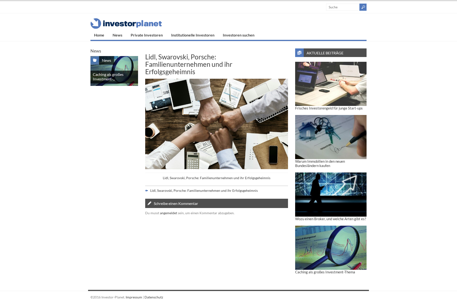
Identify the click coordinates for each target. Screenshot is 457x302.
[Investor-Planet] (126, 28)
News (117, 35)
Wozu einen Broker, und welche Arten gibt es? (330, 219)
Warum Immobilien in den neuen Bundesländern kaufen (320, 163)
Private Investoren (147, 35)
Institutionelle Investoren (192, 35)
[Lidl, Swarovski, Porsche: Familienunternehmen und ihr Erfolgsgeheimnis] (216, 168)
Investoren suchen (238, 35)
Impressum (134, 297)
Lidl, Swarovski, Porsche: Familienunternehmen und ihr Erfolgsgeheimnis (216, 178)
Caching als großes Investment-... (108, 76)
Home (99, 35)
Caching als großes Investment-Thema (325, 272)
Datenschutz (153, 297)
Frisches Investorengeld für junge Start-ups (329, 108)
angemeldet (168, 213)
